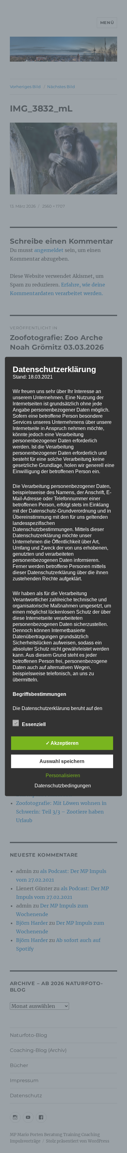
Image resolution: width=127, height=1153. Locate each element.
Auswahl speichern (61, 761)
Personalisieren (63, 775)
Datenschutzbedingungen (63, 785)
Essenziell (34, 724)
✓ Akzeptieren (62, 743)
